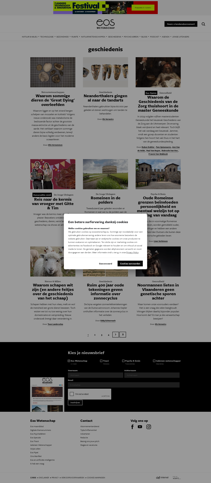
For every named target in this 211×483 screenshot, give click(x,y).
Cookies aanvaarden (130, 263)
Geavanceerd (105, 263)
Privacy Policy (132, 252)
